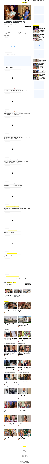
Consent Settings (25, 456)
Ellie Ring (7, 26)
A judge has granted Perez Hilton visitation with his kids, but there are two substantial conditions (10, 423)
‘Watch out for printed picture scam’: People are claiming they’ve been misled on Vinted (10, 339)
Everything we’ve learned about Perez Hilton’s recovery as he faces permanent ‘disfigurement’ (42, 27)
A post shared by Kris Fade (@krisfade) (12, 183)
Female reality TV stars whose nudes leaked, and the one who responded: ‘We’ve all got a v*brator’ (24, 368)
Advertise (41, 0)
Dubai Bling (8, 282)
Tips (43, 0)
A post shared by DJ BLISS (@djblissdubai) (12, 135)
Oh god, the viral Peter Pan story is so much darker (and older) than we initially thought (24, 339)
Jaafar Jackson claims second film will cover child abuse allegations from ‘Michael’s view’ (10, 353)
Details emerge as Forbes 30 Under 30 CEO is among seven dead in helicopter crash (42, 35)
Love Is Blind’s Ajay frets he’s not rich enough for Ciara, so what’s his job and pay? (10, 310)
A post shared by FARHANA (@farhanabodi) (12, 230)
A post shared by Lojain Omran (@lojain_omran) (12, 54)
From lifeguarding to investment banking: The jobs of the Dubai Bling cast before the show (8, 295)
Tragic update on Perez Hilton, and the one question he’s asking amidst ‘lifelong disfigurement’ (42, 38)
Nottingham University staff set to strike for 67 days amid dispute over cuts (10, 324)
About (24, 450)
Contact (38, 0)
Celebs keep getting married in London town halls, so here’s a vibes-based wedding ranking (24, 324)
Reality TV (14, 282)
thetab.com (23, 461)
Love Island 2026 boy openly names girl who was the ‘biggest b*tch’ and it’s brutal (42, 71)
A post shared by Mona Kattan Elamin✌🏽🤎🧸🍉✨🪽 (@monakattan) (12, 111)
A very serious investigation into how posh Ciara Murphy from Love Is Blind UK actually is (24, 437)
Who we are (34, 0)
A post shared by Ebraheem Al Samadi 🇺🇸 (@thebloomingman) (12, 88)
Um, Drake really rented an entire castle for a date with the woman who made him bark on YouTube (10, 396)
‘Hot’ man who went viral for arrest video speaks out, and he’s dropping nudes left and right (10, 382)
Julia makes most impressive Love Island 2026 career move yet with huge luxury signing (24, 423)
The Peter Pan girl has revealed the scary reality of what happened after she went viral (42, 75)
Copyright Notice (24, 455)
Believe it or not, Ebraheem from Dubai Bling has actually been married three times (17, 295)
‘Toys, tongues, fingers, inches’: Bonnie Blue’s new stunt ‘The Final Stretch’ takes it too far (24, 396)
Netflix (11, 282)
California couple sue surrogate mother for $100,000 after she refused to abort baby (24, 353)
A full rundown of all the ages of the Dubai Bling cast (26, 295)
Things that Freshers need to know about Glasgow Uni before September (24, 310)
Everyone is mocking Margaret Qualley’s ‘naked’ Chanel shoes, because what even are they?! (9, 368)
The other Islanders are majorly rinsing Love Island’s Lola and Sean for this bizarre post (42, 64)
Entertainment (10, 26)
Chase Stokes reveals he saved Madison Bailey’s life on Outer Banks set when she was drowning (24, 382)
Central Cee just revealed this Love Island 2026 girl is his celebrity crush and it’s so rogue (10, 409)
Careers (24, 451)
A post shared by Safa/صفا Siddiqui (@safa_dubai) (12, 159)
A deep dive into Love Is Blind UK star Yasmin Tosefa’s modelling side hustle (10, 437)
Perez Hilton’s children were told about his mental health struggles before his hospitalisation (24, 409)
